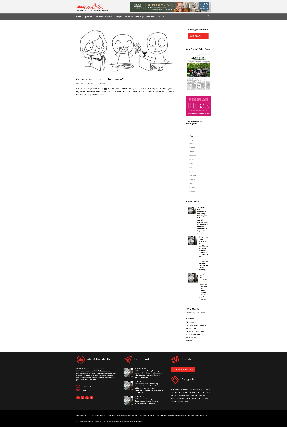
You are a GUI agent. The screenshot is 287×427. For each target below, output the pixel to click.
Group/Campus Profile (180, 395)
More (160, 16)
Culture (108, 16)
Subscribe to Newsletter (195, 36)
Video (187, 401)
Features (99, 16)
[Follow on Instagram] (82, 397)
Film (190, 167)
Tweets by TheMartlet (195, 312)
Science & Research (193, 398)
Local (191, 144)
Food (191, 171)
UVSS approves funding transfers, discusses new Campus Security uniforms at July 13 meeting (147, 401)
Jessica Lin (82, 83)
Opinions (88, 16)
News (78, 16)
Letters (191, 160)
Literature (192, 175)
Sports (191, 183)
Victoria (192, 152)
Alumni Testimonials (179, 390)
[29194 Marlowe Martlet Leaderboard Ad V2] (170, 11)
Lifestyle (192, 187)
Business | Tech (196, 390)
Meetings (139, 16)
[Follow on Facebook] (78, 397)
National (192, 148)
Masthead (150, 16)
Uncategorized (177, 401)
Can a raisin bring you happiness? (100, 79)
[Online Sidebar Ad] (198, 115)
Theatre (192, 179)
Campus (118, 16)
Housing (192, 191)
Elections (183, 392)
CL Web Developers (135, 421)
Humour (129, 16)
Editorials (192, 156)
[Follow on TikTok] (91, 397)
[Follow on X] (87, 397)
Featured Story (195, 392)
